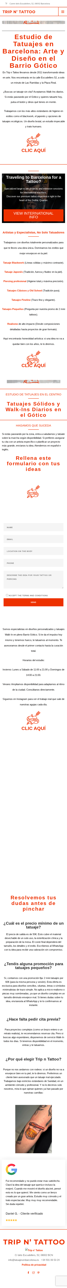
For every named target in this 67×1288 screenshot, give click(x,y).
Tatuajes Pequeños (13, 309)
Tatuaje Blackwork (13, 262)
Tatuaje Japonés (13, 271)
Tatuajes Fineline (21, 299)
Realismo (12, 323)
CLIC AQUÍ (33, 150)
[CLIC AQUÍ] (33, 140)
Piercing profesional (14, 281)
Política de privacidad (34, 1264)
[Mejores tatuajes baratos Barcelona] (34, 1250)
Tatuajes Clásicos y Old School (24, 290)
